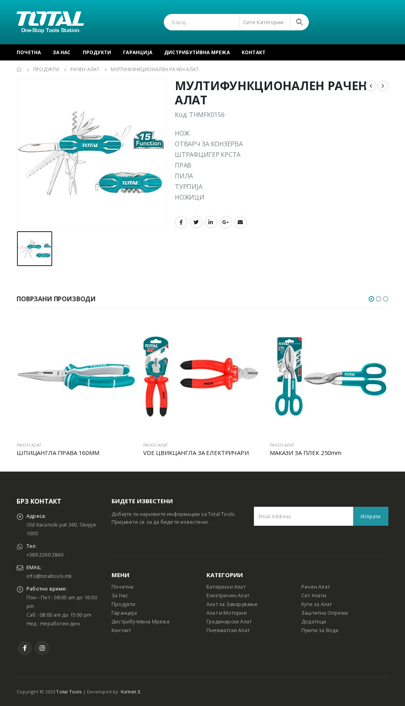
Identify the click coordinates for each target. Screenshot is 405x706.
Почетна (29, 52)
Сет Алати (313, 595)
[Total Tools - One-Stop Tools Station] (50, 22)
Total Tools (68, 692)
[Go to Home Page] (19, 69)
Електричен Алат (227, 595)
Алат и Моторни (226, 613)
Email (240, 222)
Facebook (181, 222)
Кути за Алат (316, 604)
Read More (122, 330)
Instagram (42, 648)
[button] (371, 299)
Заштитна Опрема (324, 613)
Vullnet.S (130, 692)
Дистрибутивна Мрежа (197, 52)
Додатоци (314, 621)
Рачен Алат (315, 586)
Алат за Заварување (232, 604)
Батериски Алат (226, 586)
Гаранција (137, 52)
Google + (226, 222)
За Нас (61, 52)
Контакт (253, 52)
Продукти (97, 52)
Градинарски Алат (229, 621)
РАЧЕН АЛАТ (29, 445)
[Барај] (299, 22)
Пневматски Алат (228, 630)
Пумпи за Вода (320, 630)
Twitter (196, 222)
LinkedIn (210, 222)
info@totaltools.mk (49, 576)
